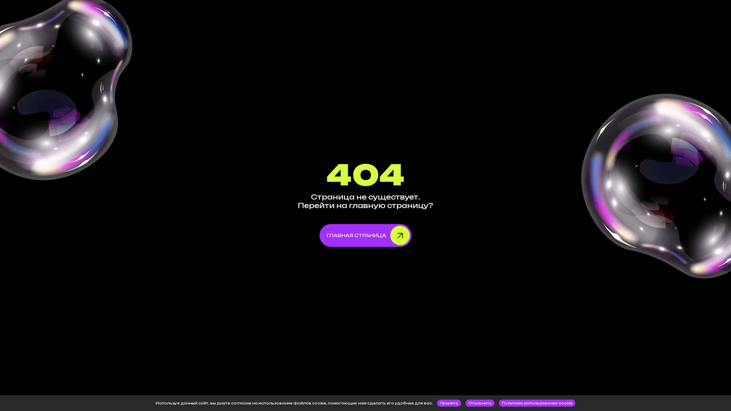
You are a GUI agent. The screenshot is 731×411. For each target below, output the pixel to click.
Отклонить (480, 403)
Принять (449, 403)
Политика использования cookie (537, 403)
